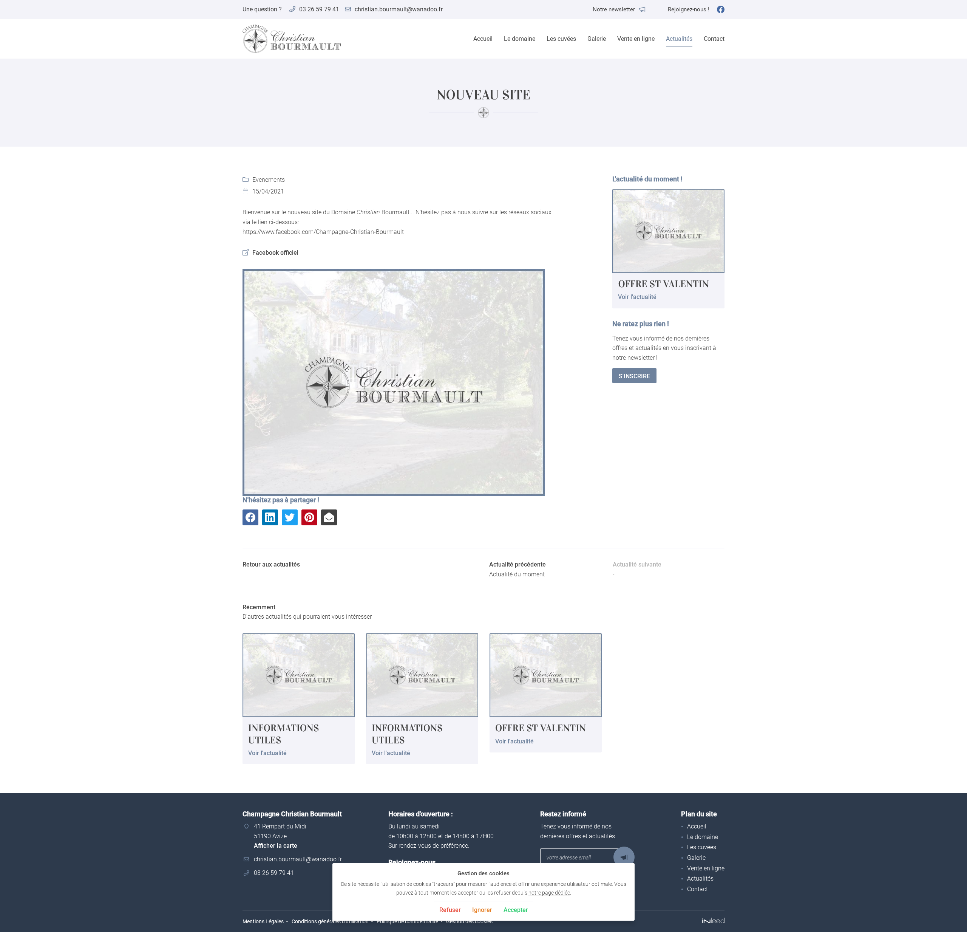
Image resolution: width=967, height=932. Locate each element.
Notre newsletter (614, 9)
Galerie (596, 38)
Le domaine (519, 38)
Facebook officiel (275, 252)
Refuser (450, 909)
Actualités (679, 38)
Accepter (516, 909)
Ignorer (482, 909)
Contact (714, 38)
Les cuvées (561, 38)
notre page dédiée (549, 893)
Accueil (483, 38)
